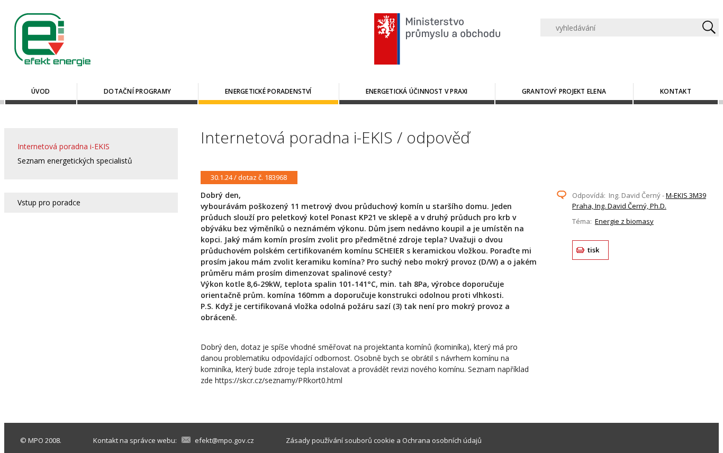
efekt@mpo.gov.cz (224, 440)
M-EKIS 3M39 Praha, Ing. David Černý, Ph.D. (639, 201)
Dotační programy (137, 91)
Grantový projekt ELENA (564, 91)
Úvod (40, 91)
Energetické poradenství (268, 91)
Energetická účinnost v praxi (417, 91)
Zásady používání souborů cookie (340, 440)
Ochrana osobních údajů (442, 440)
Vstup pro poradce (48, 202)
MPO (35, 440)
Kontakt (675, 91)
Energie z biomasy (624, 221)
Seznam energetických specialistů (74, 161)
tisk (594, 250)
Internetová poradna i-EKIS (63, 146)
